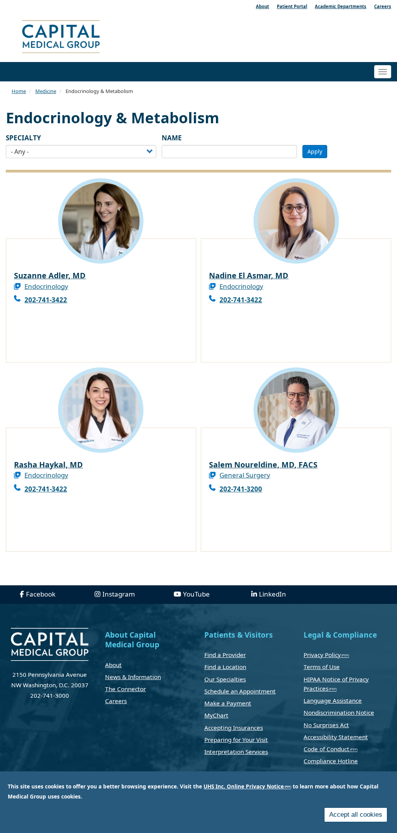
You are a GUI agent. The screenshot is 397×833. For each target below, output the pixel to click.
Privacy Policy (322, 655)
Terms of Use (322, 667)
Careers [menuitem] (382, 6)
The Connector (125, 689)
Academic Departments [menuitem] (340, 6)
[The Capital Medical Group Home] (95, 37)
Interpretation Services (236, 751)
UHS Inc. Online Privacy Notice (244, 786)
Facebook (40, 594)
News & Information (133, 677)
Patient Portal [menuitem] (292, 6)
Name (172, 137)
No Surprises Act (326, 725)
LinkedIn (272, 594)
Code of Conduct (326, 749)
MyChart (216, 715)
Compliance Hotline (331, 761)
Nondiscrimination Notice (339, 712)
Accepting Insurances (233, 727)
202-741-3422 (45, 299)
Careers (116, 701)
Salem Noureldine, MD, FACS (263, 464)
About (113, 665)
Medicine (45, 91)
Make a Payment (227, 703)
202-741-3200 (240, 489)
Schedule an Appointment (240, 691)
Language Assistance (333, 700)
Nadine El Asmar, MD (248, 275)
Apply (314, 151)
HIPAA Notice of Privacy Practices (336, 683)
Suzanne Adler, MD (50, 275)
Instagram (118, 594)
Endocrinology (46, 286)
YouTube (196, 594)
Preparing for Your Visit (236, 739)
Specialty (23, 137)
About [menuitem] (262, 6)
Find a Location (225, 667)
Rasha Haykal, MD (48, 464)
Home (19, 91)
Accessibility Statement (336, 737)
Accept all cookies (355, 814)
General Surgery (244, 475)
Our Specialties (225, 679)
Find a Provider (225, 655)
